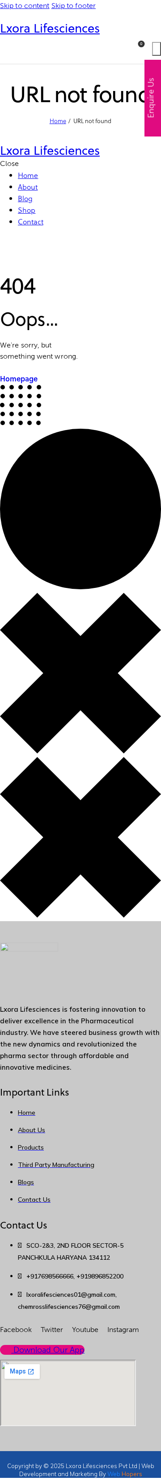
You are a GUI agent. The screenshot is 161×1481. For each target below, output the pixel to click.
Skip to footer (73, 5)
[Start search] (156, 49)
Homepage (19, 378)
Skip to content (25, 5)
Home (58, 120)
